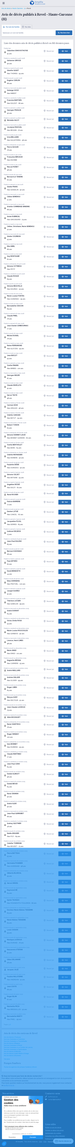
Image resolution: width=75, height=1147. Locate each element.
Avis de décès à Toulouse (12, 1037)
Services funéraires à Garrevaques (15, 1049)
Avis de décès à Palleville (12, 1051)
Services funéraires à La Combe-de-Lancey (18, 1047)
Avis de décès (6, 8)
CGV (40, 1141)
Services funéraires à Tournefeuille (15, 1041)
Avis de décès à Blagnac (12, 1043)
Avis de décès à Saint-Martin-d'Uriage (16, 1053)
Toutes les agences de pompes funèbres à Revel (20, 1067)
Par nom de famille (12, 27)
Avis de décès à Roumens (12, 1055)
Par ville (28, 27)
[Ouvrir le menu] (4, 3)
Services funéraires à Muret (13, 1045)
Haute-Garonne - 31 (18, 8)
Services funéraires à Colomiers (14, 1039)
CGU (44, 1141)
